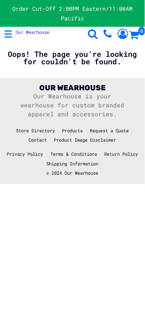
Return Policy (121, 154)
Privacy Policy (25, 154)
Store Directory (35, 130)
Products (72, 130)
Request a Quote (109, 130)
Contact (38, 140)
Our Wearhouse (81, 173)
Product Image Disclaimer (85, 140)
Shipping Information (72, 163)
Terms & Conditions (73, 154)
